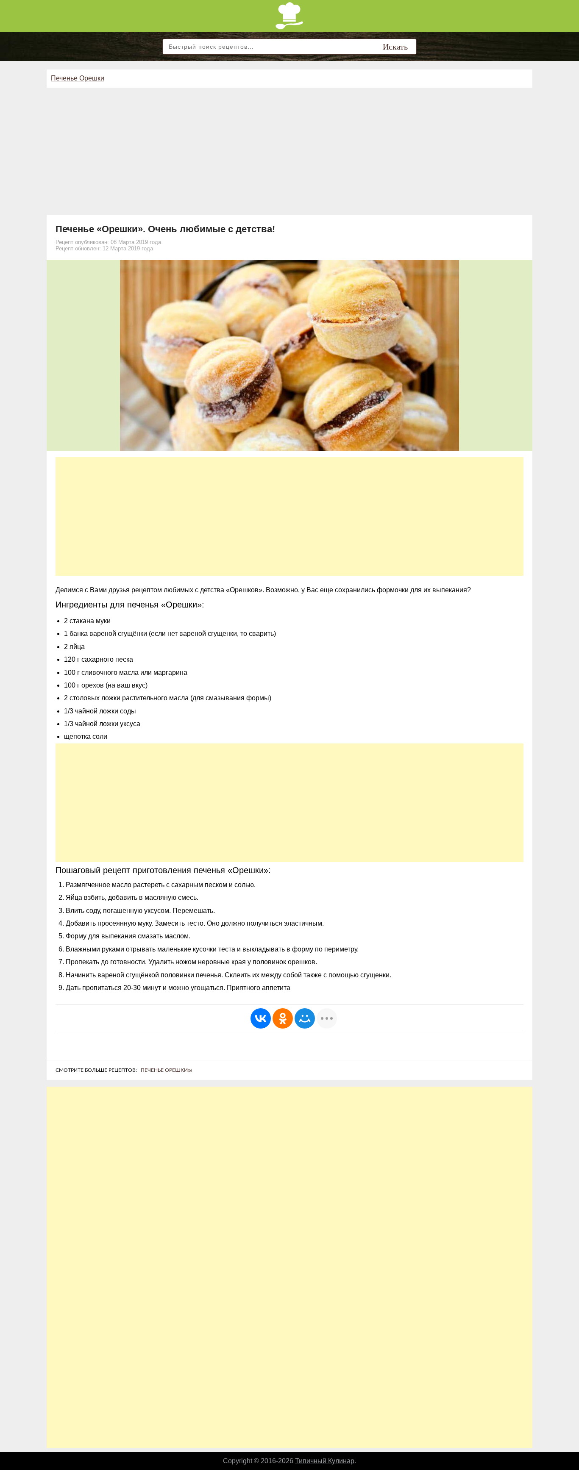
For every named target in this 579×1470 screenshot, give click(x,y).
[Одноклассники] (283, 1018)
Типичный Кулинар (324, 1460)
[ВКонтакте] (261, 1018)
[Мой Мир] (305, 1018)
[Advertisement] (289, 151)
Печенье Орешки (77, 78)
